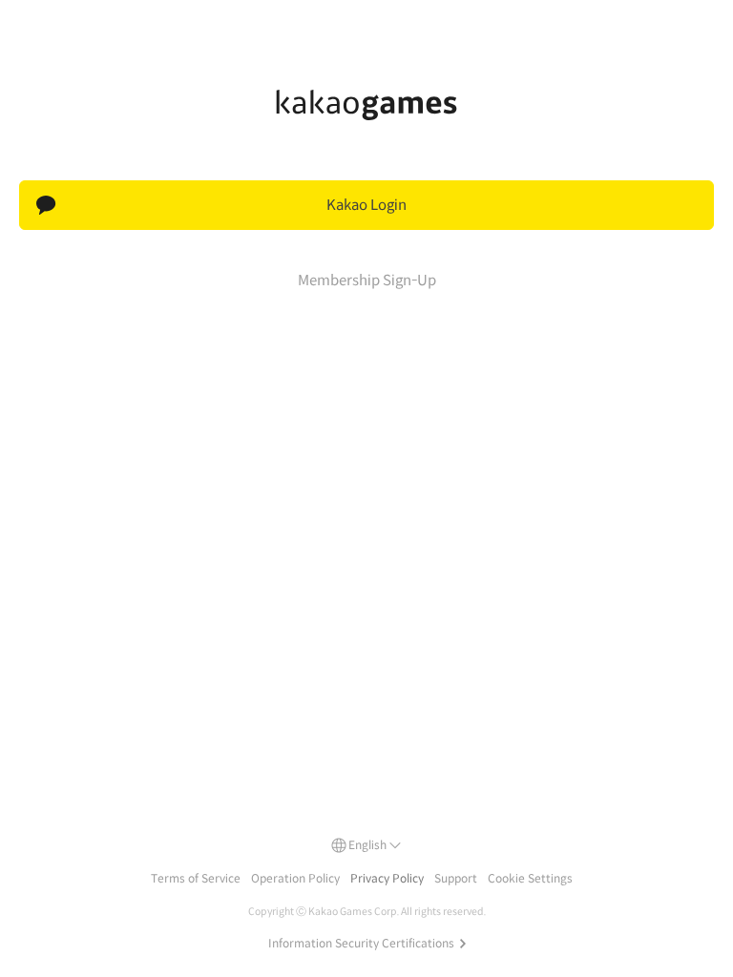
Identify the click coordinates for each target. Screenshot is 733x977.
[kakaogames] (366, 105)
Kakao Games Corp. (353, 911)
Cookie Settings (530, 878)
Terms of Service (196, 878)
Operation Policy (295, 878)
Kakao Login (366, 205)
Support (455, 878)
